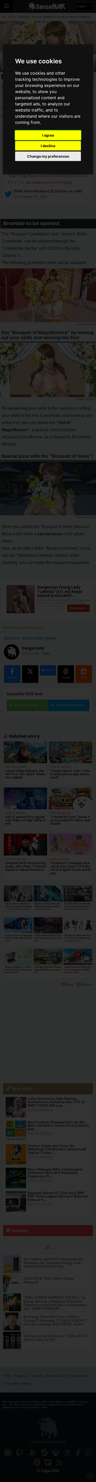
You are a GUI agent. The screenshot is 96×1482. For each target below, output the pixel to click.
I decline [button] (48, 146)
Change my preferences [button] (48, 156)
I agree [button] (48, 135)
